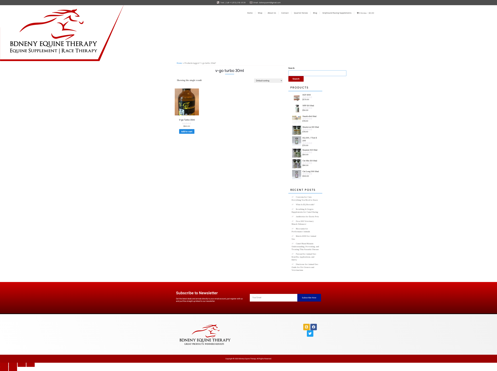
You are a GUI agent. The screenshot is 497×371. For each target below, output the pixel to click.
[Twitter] (310, 333)
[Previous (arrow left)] (4, 369)
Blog (315, 13)
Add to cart (186, 131)
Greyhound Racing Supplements (336, 13)
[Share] (22, 365)
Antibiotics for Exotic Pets (307, 216)
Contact (285, 13)
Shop (260, 13)
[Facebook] (313, 327)
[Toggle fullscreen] (13, 365)
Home (250, 13)
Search (291, 68)
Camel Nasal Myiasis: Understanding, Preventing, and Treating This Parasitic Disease (305, 246)
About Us (272, 13)
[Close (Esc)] (30, 365)
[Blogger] (306, 327)
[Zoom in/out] (4, 365)
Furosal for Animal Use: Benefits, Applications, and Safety (304, 257)
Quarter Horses (301, 13)
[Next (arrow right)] (13, 369)
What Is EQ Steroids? (305, 204)
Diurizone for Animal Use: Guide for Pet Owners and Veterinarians (305, 267)
